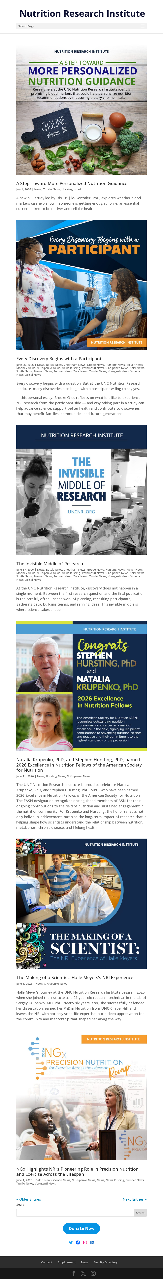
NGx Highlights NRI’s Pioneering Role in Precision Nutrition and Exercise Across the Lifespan (77, 1171)
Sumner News (63, 371)
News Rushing (71, 368)
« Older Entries (28, 1199)
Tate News (80, 371)
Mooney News (25, 368)
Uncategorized (71, 189)
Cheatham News (74, 365)
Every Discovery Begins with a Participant (59, 358)
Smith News (24, 371)
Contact (46, 1262)
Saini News (137, 368)
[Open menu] (142, 26)
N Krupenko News (48, 368)
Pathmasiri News (93, 368)
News (38, 189)
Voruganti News (118, 371)
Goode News (95, 365)
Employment (67, 1262)
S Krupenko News (117, 368)
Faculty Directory (106, 1262)
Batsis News (54, 365)
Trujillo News (51, 189)
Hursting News (115, 365)
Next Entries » (135, 1199)
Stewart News (43, 371)
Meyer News (134, 365)
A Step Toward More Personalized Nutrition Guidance (71, 183)
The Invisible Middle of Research (49, 563)
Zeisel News (33, 375)
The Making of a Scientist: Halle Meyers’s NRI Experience (74, 977)
